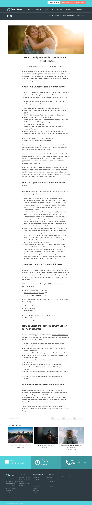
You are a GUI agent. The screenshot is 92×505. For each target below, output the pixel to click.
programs (32, 286)
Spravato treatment (30, 313)
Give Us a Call (75, 460)
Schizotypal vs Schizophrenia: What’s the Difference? (71, 446)
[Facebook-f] (63, 476)
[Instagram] (66, 476)
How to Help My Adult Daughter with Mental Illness (72, 15)
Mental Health (53, 66)
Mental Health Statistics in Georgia (20, 445)
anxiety (24, 395)
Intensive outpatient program (33, 295)
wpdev (30, 66)
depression (31, 395)
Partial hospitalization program (34, 293)
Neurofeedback (29, 310)
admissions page (57, 408)
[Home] (49, 15)
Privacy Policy (21, 503)
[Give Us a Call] (68, 462)
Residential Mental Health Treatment (35, 290)
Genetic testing (28, 317)
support (36, 251)
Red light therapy (29, 308)
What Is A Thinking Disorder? (46, 445)
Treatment (62, 66)
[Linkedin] (70, 476)
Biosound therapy (29, 320)
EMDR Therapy (28, 315)
